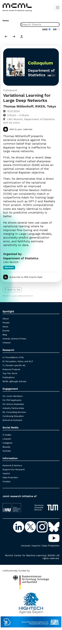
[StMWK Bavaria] (31, 620)
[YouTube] (53, 538)
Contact (6, 481)
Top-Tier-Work (10, 373)
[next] (13, 37)
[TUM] (46, 506)
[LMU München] (16, 506)
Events (6, 330)
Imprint (6, 473)
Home (6, 20)
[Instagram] (42, 526)
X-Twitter (7, 435)
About (6, 318)
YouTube (7, 451)
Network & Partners (12, 465)
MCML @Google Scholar (14, 381)
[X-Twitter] (31, 526)
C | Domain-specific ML (14, 365)
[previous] (6, 37)
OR (54, 29)
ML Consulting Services (14, 412)
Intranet (6, 342)
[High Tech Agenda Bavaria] (31, 601)
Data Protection (10, 477)
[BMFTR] (31, 581)
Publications (9, 377)
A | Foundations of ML (13, 357)
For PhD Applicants (12, 400)
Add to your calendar (21, 129)
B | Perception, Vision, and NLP (18, 361)
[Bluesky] (53, 526)
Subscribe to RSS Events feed (25, 277)
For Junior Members (13, 396)
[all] (21, 37)
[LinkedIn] (19, 526)
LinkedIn (7, 439)
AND (45, 29)
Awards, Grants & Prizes (14, 338)
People (6, 322)
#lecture (9, 267)
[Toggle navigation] (57, 7)
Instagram (7, 443)
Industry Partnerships (13, 408)
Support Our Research (14, 469)
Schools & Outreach (12, 420)
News (5, 326)
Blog (5, 334)
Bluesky (6, 447)
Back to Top (13, 289)
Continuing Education (13, 416)
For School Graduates (13, 404)
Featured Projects (11, 369)
